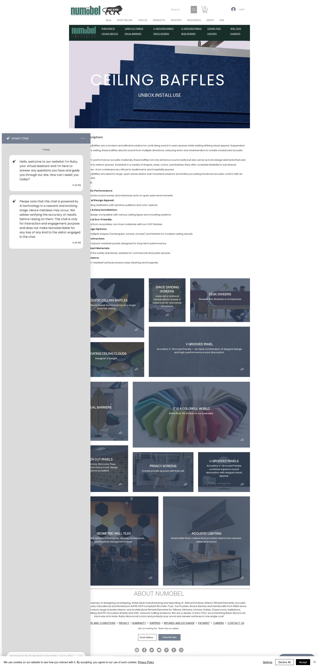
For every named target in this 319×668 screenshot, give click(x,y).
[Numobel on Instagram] (181, 650)
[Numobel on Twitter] (151, 650)
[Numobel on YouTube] (159, 650)
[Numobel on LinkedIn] (137, 650)
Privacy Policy (146, 662)
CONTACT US (235, 623)
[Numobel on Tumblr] (173, 650)
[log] (46, 396)
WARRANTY (139, 623)
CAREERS (218, 623)
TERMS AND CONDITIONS (100, 623)
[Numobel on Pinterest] (166, 650)
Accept (303, 662)
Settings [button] (267, 662)
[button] (210, 20)
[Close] (314, 662)
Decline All (284, 662)
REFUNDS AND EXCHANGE (179, 623)
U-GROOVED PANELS (191, 28)
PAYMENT (204, 623)
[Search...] (194, 9)
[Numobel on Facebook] (144, 650)
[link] (205, 9)
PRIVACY (124, 623)
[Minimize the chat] (83, 138)
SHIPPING (155, 623)
